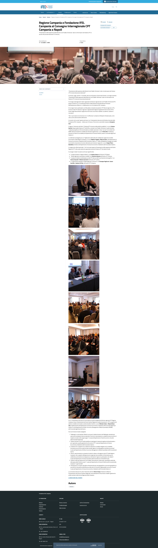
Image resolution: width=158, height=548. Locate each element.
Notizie (48, 17)
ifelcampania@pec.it (64, 539)
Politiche (41, 506)
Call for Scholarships (84, 502)
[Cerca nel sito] (116, 6)
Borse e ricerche (63, 502)
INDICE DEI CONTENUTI (44, 89)
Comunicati (102, 504)
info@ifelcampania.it (64, 537)
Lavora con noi (83, 505)
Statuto (41, 511)
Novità (44, 17)
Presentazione (42, 509)
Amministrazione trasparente (46, 545)
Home (40, 17)
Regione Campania (43, 1)
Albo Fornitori (62, 508)
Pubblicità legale (63, 505)
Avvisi (101, 506)
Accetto (100, 545)
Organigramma (42, 504)
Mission (41, 502)
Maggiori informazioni (93, 545)
